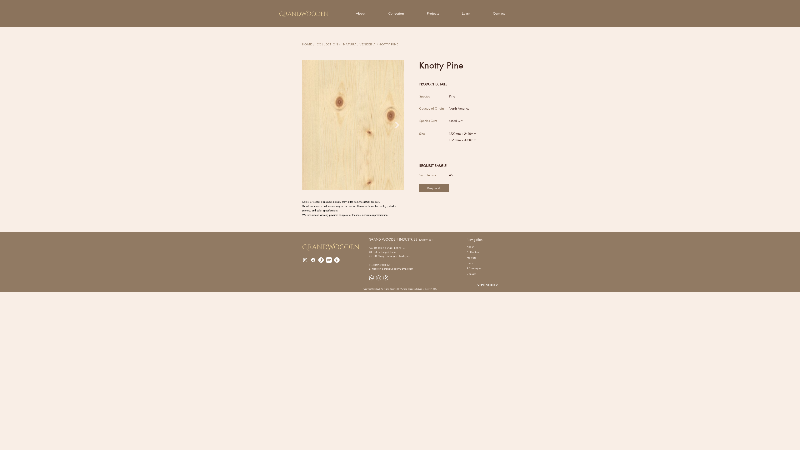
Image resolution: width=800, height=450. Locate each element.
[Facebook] (313, 260)
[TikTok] (321, 260)
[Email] (378, 277)
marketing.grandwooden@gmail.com (392, 268)
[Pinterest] (337, 260)
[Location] (385, 277)
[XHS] (329, 260)
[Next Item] (397, 125)
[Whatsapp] (371, 277)
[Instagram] (305, 260)
